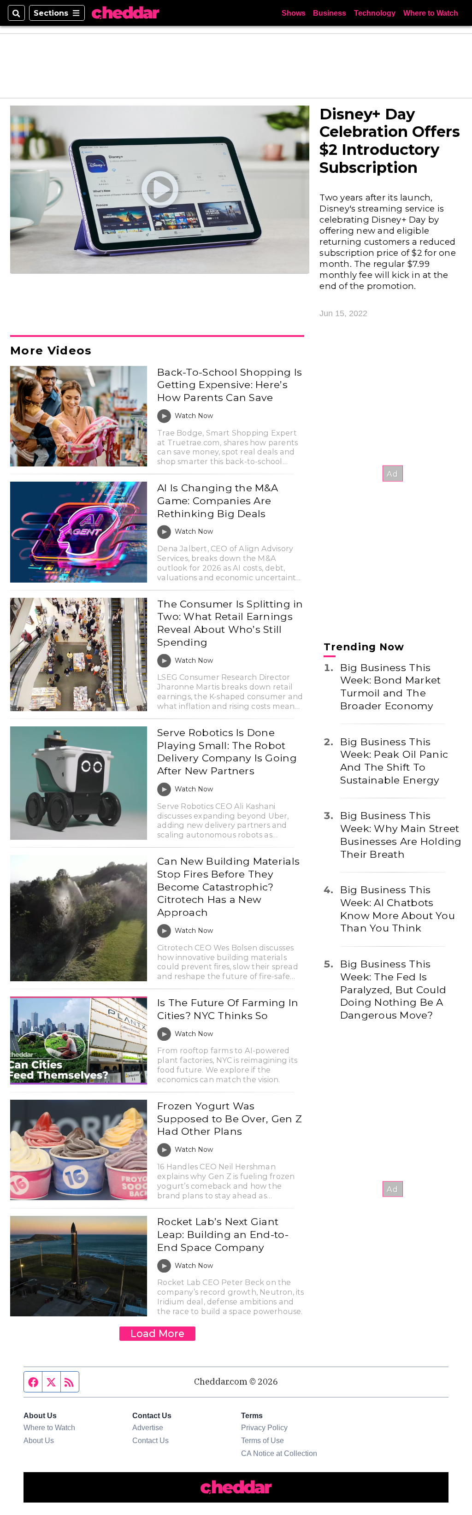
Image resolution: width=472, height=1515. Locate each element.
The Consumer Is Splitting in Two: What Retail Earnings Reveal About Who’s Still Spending (230, 623)
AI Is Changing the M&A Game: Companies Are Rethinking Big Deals (217, 500)
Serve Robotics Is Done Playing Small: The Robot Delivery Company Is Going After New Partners (227, 751)
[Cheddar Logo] (125, 13)
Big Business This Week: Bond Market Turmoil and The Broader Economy (390, 686)
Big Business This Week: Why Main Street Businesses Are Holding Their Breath (401, 834)
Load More (157, 1333)
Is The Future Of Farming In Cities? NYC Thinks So (227, 1008)
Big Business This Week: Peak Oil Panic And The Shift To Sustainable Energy (394, 761)
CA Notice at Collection (279, 1453)
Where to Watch (430, 13)
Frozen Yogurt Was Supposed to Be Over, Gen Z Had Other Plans (229, 1118)
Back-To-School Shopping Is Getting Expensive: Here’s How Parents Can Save (229, 384)
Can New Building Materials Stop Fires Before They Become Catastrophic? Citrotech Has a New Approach (228, 886)
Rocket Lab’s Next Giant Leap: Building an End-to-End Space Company (223, 1234)
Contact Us (150, 1440)
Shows (294, 13)
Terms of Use (262, 1440)
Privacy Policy (264, 1427)
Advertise (147, 1427)
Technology (374, 13)
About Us (39, 1440)
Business (329, 13)
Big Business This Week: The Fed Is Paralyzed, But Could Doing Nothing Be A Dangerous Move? (393, 989)
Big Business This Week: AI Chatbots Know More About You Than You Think (397, 909)
